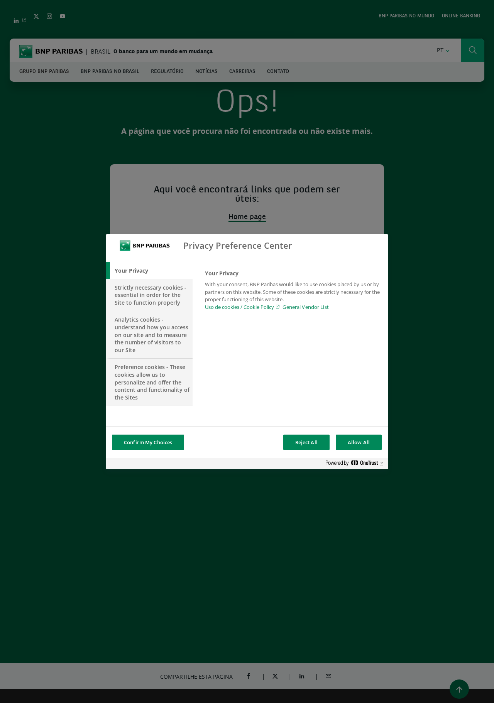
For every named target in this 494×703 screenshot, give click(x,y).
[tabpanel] (293, 292)
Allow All (359, 442)
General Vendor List (305, 306)
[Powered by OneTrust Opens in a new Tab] (354, 464)
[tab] (149, 270)
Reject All (306, 442)
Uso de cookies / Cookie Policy (239, 306)
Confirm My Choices (148, 442)
